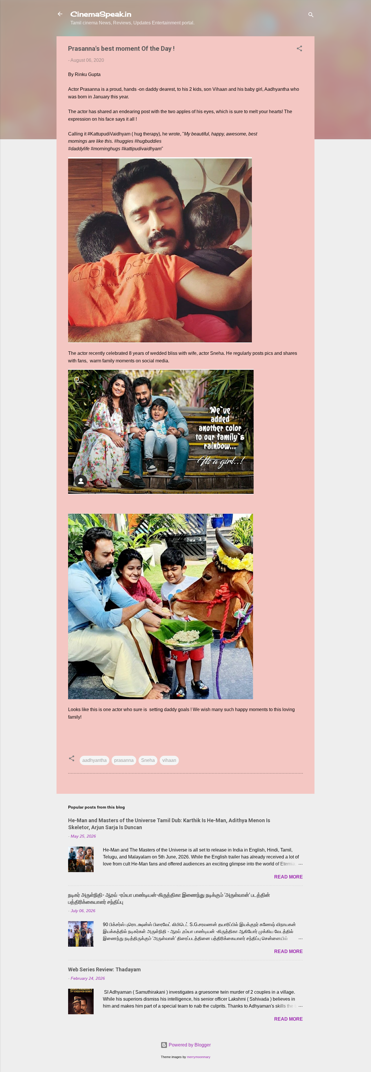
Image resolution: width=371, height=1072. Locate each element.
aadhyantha (94, 760)
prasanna (124, 760)
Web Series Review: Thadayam (104, 969)
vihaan (169, 760)
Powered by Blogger (189, 1044)
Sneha (148, 760)
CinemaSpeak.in (100, 14)
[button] (299, 49)
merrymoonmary (198, 1057)
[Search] (311, 16)
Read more (288, 876)
